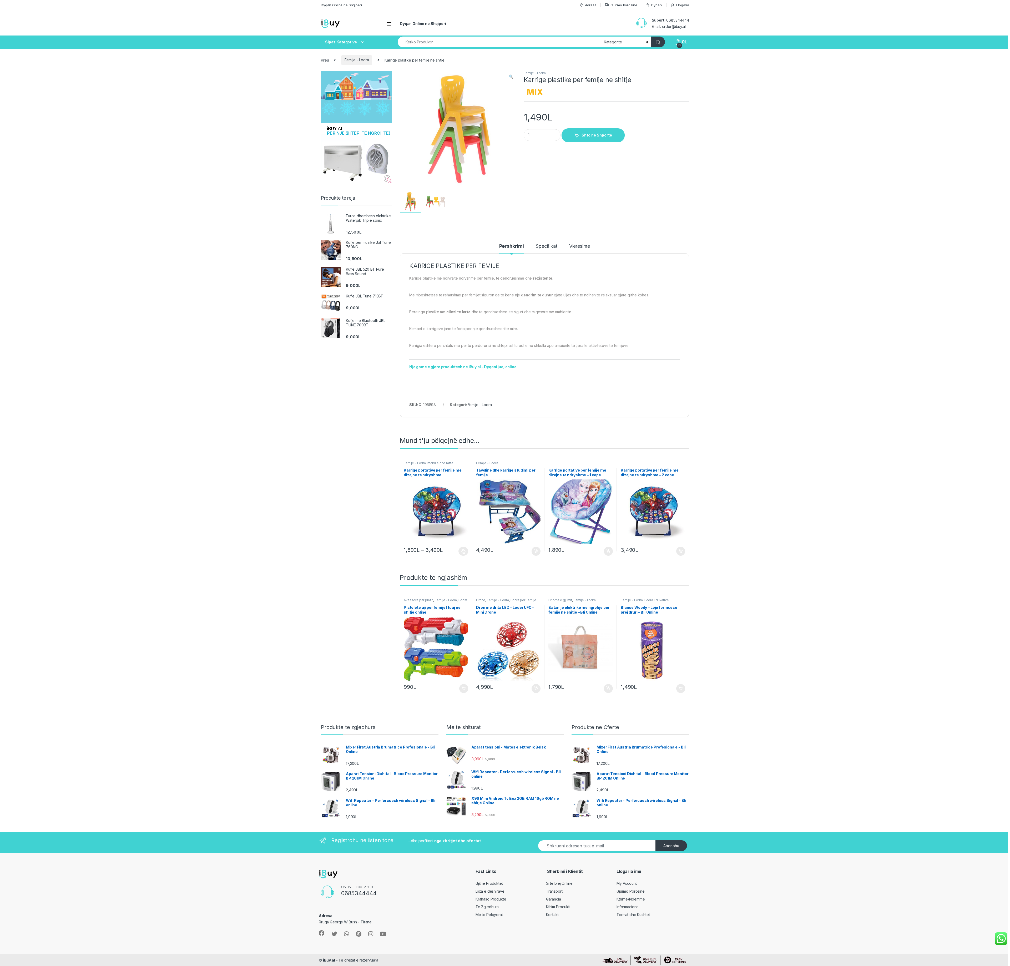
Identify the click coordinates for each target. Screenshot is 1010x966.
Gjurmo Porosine (623, 5)
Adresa (591, 5)
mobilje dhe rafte (440, 463)
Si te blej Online (559, 883)
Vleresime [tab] (579, 246)
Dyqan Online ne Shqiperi (341, 5)
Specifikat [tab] (546, 246)
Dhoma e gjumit (560, 600)
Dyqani (656, 5)
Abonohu (671, 845)
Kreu (325, 60)
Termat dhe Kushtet (633, 914)
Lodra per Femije (523, 600)
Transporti (554, 891)
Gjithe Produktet (489, 883)
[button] (511, 76)
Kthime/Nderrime (631, 899)
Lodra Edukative (656, 600)
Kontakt (552, 914)
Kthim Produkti (558, 906)
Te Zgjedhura (487, 906)
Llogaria (682, 5)
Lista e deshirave (490, 891)
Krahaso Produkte (491, 899)
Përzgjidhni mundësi (458, 551)
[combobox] (499, 42)
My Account (627, 883)
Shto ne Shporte (597, 135)
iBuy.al (329, 960)
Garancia (553, 899)
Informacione (628, 906)
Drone (480, 600)
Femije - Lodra (357, 60)
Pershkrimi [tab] (511, 246)
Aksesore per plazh (418, 600)
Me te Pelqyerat (489, 914)
